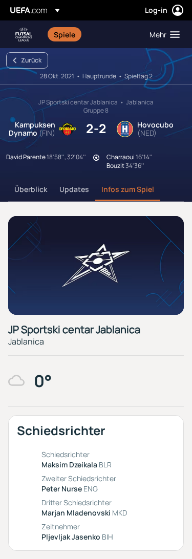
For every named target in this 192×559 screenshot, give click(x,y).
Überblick (30, 189)
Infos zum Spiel (127, 189)
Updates (74, 189)
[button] (162, 34)
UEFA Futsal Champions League (23, 34)
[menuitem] (93, 34)
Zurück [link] (31, 60)
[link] (64, 34)
